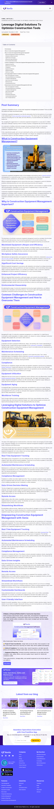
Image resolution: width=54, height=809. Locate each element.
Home (20, 754)
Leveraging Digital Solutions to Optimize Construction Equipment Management (22, 73)
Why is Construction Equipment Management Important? (17, 52)
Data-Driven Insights (9, 91)
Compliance (7, 67)
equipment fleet (44, 532)
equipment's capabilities (36, 345)
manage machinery (46, 175)
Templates (39, 783)
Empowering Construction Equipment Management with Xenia (18, 85)
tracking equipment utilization (9, 378)
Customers (21, 760)
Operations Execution (41, 754)
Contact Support (22, 767)
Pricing (20, 758)
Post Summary (8, 49)
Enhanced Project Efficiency (11, 59)
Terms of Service (22, 765)
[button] (49, 8)
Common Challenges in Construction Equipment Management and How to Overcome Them (25, 62)
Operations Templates (6, 785)
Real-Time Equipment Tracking (11, 75)
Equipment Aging (9, 70)
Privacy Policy (22, 763)
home (3, 18)
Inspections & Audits (5, 789)
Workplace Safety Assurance (11, 56)
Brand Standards (40, 756)
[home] (7, 8)
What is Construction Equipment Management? (15, 50)
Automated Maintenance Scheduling (13, 77)
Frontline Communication (6, 787)
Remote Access (8, 81)
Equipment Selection (9, 64)
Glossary (38, 791)
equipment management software (36, 356)
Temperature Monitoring (6, 793)
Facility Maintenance (41, 758)
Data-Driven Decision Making (11, 80)
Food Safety (39, 760)
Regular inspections (6, 367)
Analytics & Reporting (5, 798)
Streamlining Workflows (10, 83)
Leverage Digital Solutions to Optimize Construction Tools (22, 20)
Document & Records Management (8, 800)
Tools (38, 787)
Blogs (38, 785)
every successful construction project (21, 116)
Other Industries (22, 789)
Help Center (39, 789)
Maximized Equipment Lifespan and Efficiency (15, 54)
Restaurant (21, 783)
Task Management (5, 783)
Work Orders (4, 791)
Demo (20, 756)
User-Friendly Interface (10, 97)
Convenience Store (23, 787)
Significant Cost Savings (10, 57)
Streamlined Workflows (10, 94)
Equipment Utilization (9, 68)
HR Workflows (40, 765)
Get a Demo (7, 663)
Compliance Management (10, 78)
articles (9, 18)
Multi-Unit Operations (41, 763)
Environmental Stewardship (11, 60)
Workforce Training (9, 72)
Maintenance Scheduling (10, 65)
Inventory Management (6, 796)
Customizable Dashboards (11, 96)
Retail (20, 785)
